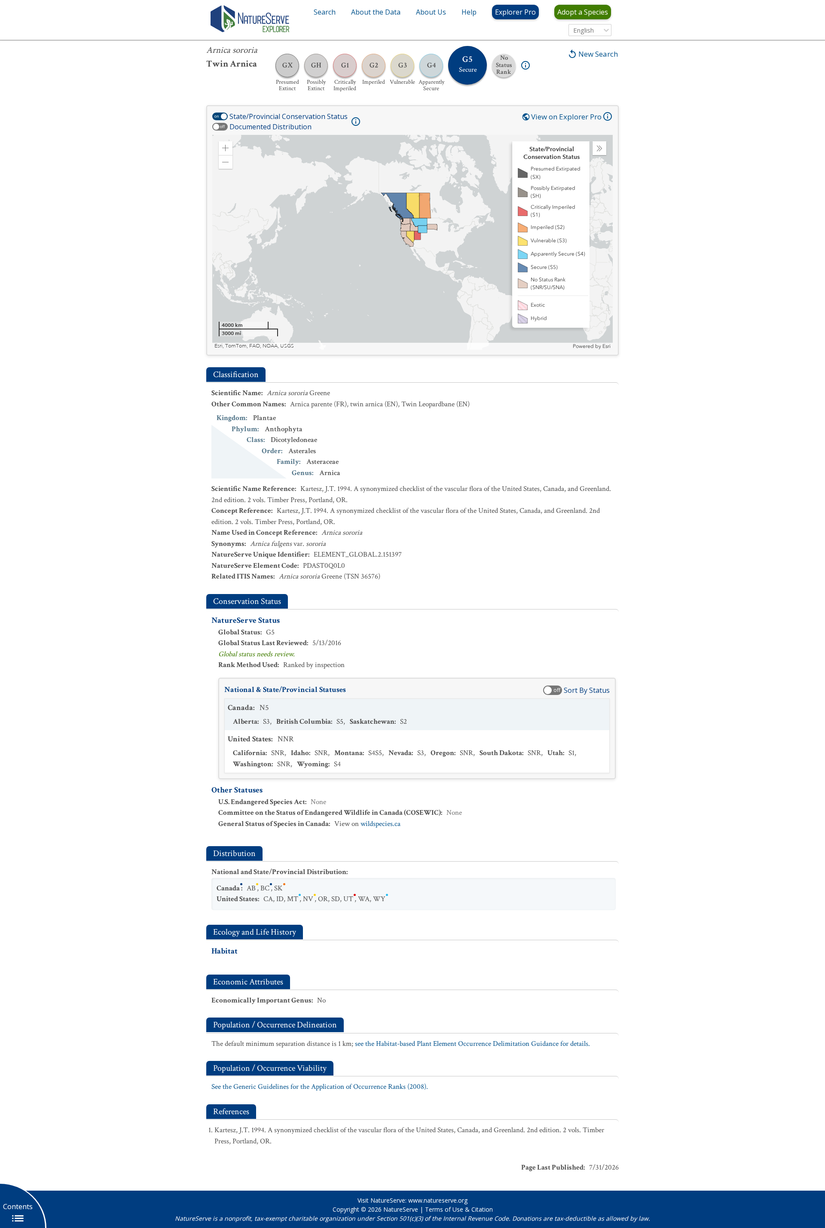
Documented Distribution (270, 126)
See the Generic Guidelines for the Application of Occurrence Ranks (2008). (319, 1086)
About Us (431, 12)
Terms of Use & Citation (459, 1209)
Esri (606, 346)
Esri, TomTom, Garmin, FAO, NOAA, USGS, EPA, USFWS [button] (280, 346)
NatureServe (400, 1209)
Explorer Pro (515, 12)
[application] (412, 242)
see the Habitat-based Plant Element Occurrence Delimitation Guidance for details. (472, 1043)
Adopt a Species (582, 12)
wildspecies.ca (380, 824)
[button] (225, 148)
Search (325, 12)
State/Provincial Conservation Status (288, 116)
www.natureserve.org (438, 1200)
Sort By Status (587, 690)
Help (469, 12)
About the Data (375, 12)
